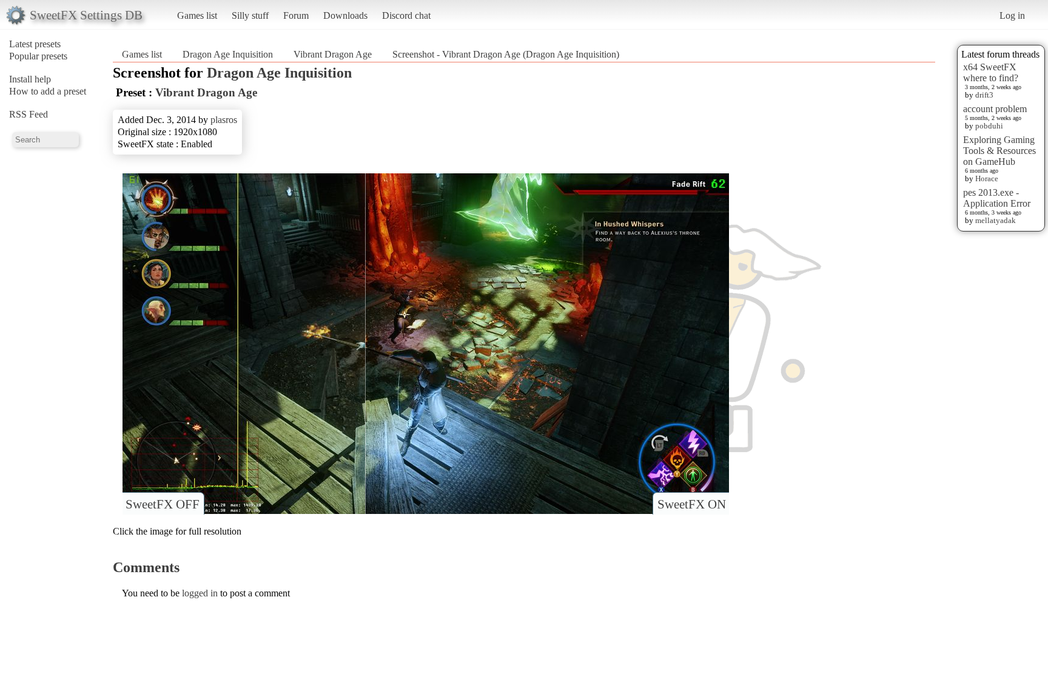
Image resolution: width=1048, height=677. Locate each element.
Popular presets (38, 56)
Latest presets (35, 44)
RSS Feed (28, 114)
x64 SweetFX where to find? (990, 72)
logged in (200, 593)
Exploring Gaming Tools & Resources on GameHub (999, 151)
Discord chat (406, 15)
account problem (995, 109)
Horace (986, 178)
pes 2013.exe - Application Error (996, 197)
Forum (296, 15)
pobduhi (989, 125)
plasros (223, 120)
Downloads (345, 15)
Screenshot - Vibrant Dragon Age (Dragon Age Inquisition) (505, 54)
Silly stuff (250, 15)
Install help (30, 79)
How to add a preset (47, 91)
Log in (1012, 15)
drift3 (984, 94)
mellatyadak (995, 220)
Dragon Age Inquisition (228, 54)
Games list (197, 15)
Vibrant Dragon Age (333, 54)
